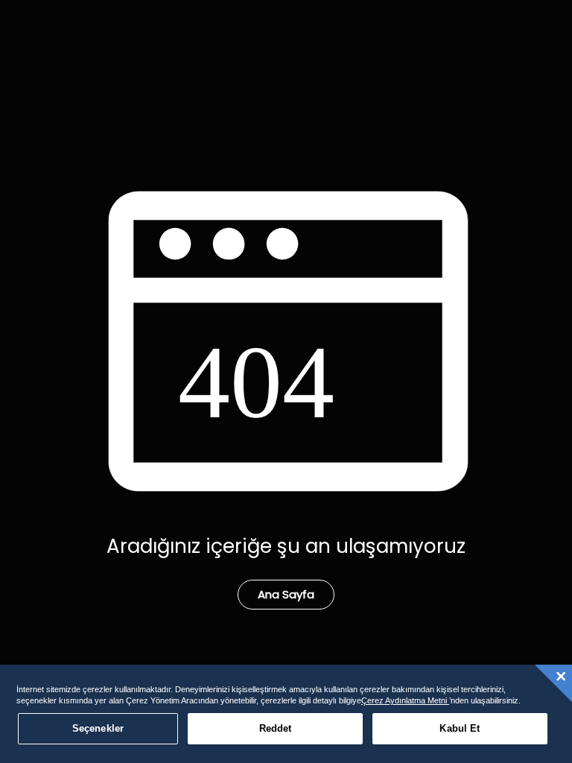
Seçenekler (98, 728)
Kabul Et (459, 728)
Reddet (275, 728)
